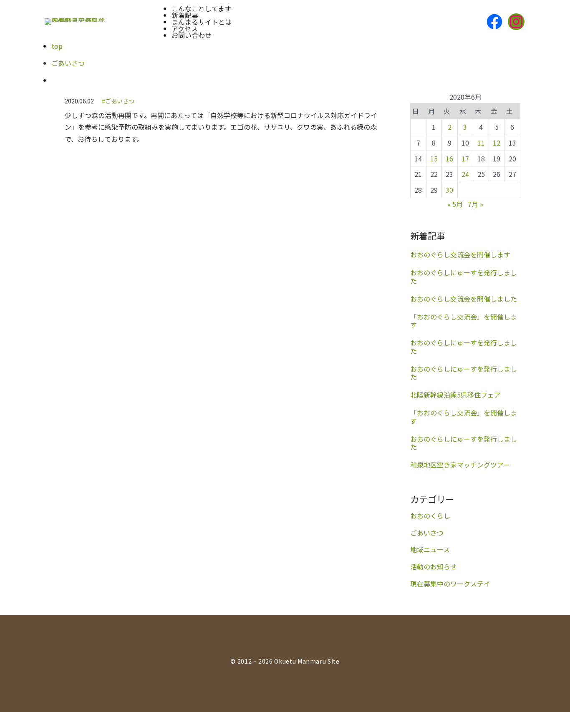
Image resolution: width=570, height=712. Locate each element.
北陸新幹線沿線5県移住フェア (455, 395)
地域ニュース (430, 549)
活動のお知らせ (433, 566)
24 (465, 174)
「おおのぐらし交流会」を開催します (463, 321)
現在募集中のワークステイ (450, 584)
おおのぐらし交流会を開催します (460, 255)
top (57, 46)
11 (481, 143)
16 (449, 158)
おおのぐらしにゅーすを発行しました (463, 276)
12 (496, 143)
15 (434, 158)
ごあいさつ (68, 63)
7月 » (475, 204)
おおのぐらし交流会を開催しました (463, 299)
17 (465, 158)
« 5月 (455, 204)
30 (449, 190)
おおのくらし (430, 516)
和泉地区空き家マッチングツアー (460, 465)
